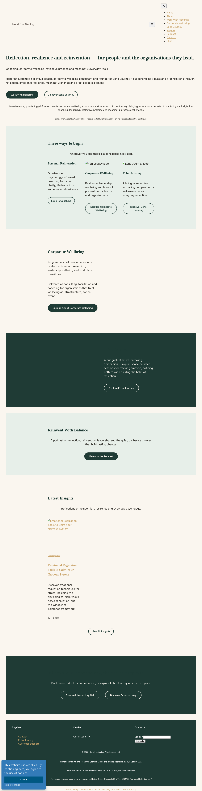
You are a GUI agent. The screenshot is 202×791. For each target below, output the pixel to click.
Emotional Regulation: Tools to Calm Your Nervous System (63, 569)
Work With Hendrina (22, 94)
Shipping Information (111, 789)
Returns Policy (129, 789)
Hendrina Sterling (23, 24)
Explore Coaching (61, 200)
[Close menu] (164, 6)
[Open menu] (152, 24)
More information (12, 785)
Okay (23, 779)
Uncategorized (54, 555)
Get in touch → (81, 736)
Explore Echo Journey (121, 388)
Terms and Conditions (90, 789)
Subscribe (140, 741)
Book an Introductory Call (80, 695)
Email (139, 736)
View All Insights (101, 631)
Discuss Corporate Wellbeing (101, 208)
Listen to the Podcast (101, 456)
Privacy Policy (72, 789)
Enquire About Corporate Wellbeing (73, 307)
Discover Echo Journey (61, 94)
